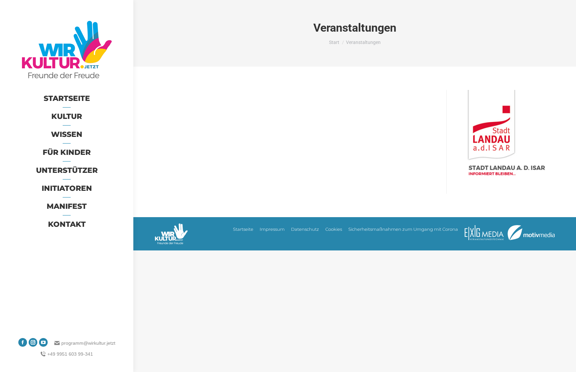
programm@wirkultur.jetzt (88, 343)
